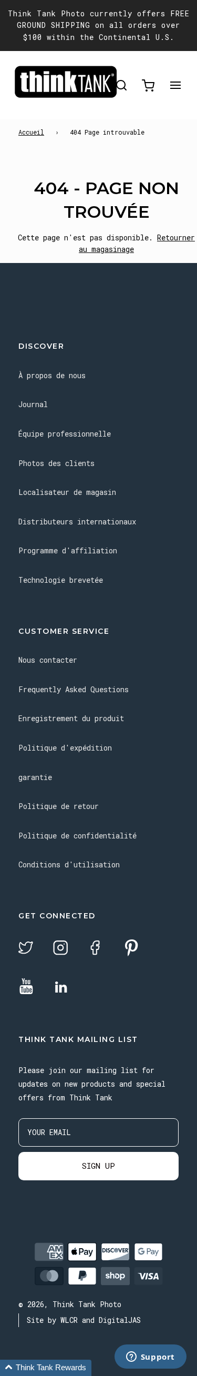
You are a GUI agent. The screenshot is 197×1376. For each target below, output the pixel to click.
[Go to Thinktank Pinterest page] (131, 948)
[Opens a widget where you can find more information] (150, 1357)
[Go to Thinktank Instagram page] (60, 949)
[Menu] (175, 85)
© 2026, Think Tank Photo (69, 1304)
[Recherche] (121, 85)
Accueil (31, 132)
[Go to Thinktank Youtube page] (26, 987)
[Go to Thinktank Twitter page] (25, 949)
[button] (45, 1368)
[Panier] (148, 85)
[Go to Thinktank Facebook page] (95, 949)
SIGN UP (98, 1165)
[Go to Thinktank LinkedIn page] (61, 987)
